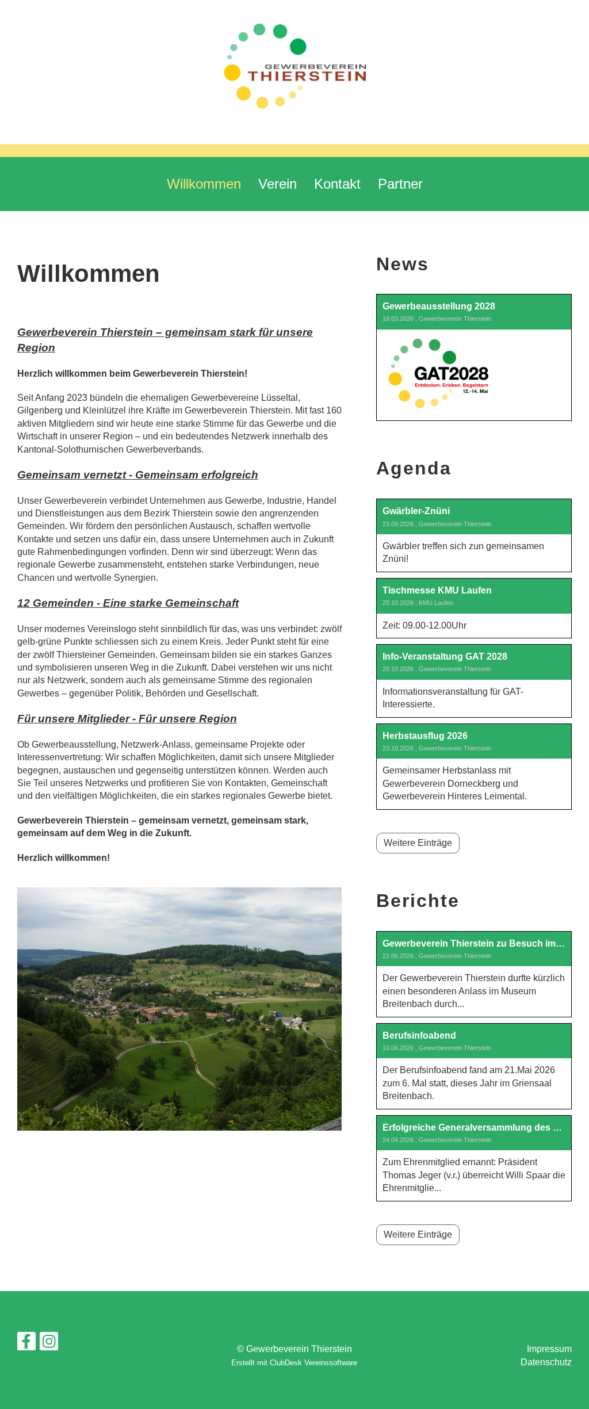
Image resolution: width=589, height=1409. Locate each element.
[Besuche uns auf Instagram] (49, 1344)
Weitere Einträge (418, 843)
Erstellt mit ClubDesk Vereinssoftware (294, 1362)
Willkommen (204, 184)
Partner (400, 184)
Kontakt (337, 184)
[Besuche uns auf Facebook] (26, 1344)
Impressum (549, 1349)
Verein (277, 184)
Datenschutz (546, 1362)
